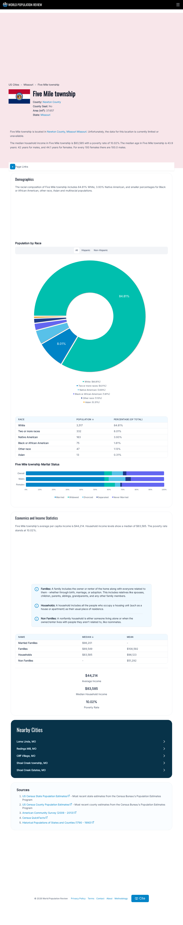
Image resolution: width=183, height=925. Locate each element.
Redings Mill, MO (26, 748)
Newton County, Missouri (61, 131)
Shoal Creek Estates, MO (31, 770)
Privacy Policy (78, 898)
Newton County (52, 101)
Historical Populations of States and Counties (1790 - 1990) (56, 822)
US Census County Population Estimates (45, 804)
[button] (178, 5)
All (76, 250)
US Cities (14, 84)
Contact (100, 898)
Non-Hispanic (101, 250)
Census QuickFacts (33, 817)
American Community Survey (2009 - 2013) (48, 812)
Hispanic (85, 250)
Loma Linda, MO (26, 741)
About (109, 898)
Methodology (121, 898)
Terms (91, 898)
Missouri (28, 84)
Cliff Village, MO (26, 755)
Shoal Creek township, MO (32, 762)
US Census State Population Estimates (44, 796)
